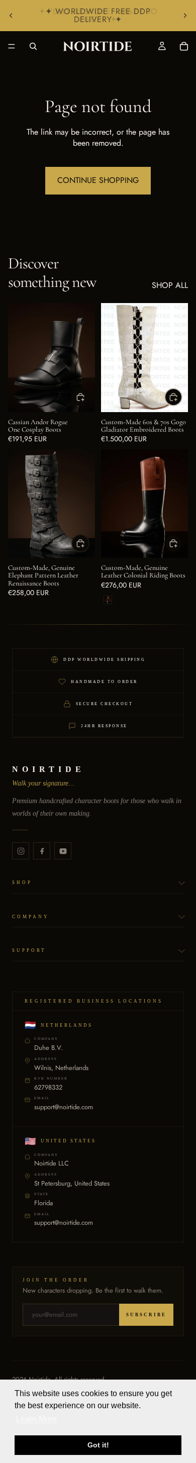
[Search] (33, 46)
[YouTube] (62, 850)
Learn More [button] (36, 1419)
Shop (22, 882)
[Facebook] (41, 850)
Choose (88, 397)
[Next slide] (185, 16)
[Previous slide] (11, 16)
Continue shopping (98, 180)
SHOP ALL (170, 285)
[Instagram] (20, 850)
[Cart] (184, 46)
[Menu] (11, 46)
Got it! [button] (98, 1445)
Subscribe (146, 1314)
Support (29, 950)
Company (30, 916)
